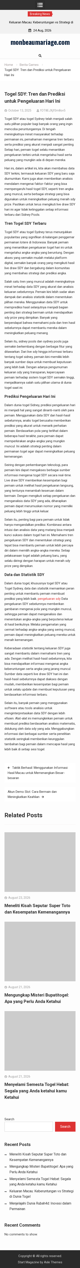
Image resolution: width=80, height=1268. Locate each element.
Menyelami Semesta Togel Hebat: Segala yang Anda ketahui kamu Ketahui (36, 1091)
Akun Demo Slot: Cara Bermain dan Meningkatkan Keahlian (32, 794)
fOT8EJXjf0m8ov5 (52, 110)
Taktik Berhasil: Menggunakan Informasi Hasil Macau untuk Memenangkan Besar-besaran (38, 773)
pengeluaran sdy (49, 599)
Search (9, 1119)
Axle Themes (53, 1262)
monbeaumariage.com (40, 42)
